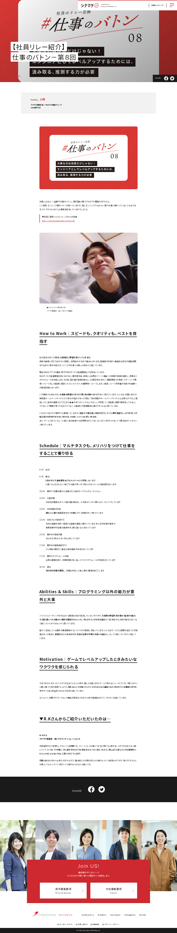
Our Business (88, 915)
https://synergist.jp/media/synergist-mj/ (58, 221)
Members (102, 915)
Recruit (142, 915)
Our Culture (115, 915)
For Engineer (130, 915)
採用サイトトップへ (157, 5)
